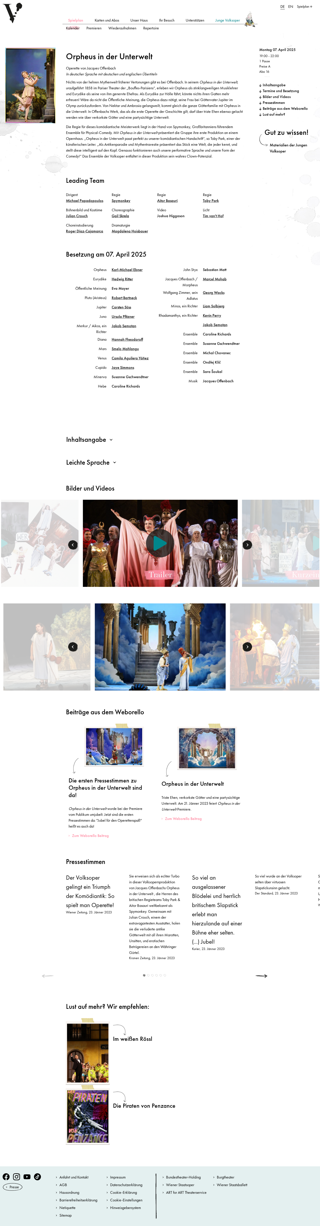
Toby (211, 200)
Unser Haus (139, 20)
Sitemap (65, 1215)
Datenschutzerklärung (126, 1184)
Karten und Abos (107, 20)
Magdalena (130, 231)
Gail (120, 215)
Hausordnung (69, 1192)
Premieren (93, 27)
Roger (84, 231)
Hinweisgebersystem (125, 1207)
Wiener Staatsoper (180, 1184)
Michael (84, 200)
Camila (130, 358)
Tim (213, 215)
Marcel (215, 278)
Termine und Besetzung (281, 90)
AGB (63, 1184)
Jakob (124, 325)
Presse (14, 1186)
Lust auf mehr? (274, 114)
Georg (213, 292)
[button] (73, 545)
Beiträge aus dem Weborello (285, 108)
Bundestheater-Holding (183, 1177)
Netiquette (67, 1207)
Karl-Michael (127, 269)
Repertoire (151, 27)
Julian (77, 215)
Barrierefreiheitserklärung (78, 1199)
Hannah (127, 339)
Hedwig (122, 278)
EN (290, 6)
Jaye (123, 367)
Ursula (123, 316)
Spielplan (75, 20)
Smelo (125, 348)
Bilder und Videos (277, 96)
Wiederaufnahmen (122, 27)
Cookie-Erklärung (123, 1192)
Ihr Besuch (166, 20)
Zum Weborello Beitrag (90, 835)
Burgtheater (225, 1177)
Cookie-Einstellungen (126, 1199)
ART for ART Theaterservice (186, 1192)
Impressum (118, 1177)
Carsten (121, 307)
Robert (124, 297)
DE (282, 6)
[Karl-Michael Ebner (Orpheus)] (47, 646)
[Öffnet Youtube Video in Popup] (160, 543)
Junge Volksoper (228, 20)
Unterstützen (195, 20)
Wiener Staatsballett (232, 1184)
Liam (213, 305)
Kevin (212, 315)
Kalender (72, 27)
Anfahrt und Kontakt (73, 1177)
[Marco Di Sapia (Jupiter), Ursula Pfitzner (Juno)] (160, 646)
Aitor (167, 200)
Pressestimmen (274, 102)
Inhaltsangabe (274, 84)
